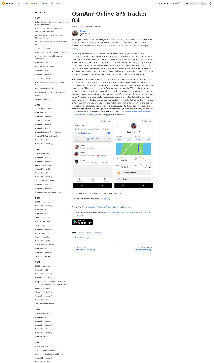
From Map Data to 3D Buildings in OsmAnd (51, 52)
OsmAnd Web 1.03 (42, 63)
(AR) (77, 215)
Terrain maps (40, 225)
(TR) (81, 215)
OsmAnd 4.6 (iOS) (41, 210)
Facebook (92, 207)
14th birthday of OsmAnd (44, 181)
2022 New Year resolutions (45, 313)
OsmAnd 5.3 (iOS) (41, 70)
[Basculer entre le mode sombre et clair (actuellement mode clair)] (210, 3)
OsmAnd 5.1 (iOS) (41, 128)
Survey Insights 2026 (43, 78)
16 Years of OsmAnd (42, 48)
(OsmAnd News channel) (111, 212)
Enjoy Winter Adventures (44, 89)
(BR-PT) (150, 212)
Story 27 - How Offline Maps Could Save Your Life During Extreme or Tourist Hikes (51, 283)
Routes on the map (42, 288)
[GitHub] (81, 35)
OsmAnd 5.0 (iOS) (41, 140)
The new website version (44, 304)
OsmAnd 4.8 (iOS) (41, 173)
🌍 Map (45, 3)
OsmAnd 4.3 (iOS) (41, 270)
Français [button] (162, 3)
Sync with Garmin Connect (45, 66)
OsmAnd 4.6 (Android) (43, 206)
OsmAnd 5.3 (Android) (43, 74)
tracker (89, 233)
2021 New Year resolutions (45, 346)
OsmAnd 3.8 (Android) (43, 358)
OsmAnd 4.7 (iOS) (41, 185)
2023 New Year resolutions (45, 266)
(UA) (140, 212)
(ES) (144, 212)
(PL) (73, 215)
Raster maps (40, 233)
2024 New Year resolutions (45, 202)
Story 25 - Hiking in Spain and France (49, 354)
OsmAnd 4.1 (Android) (43, 321)
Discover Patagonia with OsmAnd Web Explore (49, 83)
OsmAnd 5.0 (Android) (43, 144)
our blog (77, 53)
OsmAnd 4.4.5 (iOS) (42, 241)
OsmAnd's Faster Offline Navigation (48, 132)
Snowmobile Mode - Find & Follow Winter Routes (51, 94)
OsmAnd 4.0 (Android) (43, 325)
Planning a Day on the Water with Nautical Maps (51, 43)
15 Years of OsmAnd (42, 120)
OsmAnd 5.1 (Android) (43, 124)
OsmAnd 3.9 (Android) (43, 333)
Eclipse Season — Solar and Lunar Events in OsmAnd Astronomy (51, 23)
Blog (26, 3)
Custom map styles (42, 237)
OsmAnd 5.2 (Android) (43, 116)
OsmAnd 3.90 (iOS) (42, 337)
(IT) (128, 212)
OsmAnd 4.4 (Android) (43, 253)
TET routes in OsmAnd (43, 217)
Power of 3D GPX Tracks (44, 165)
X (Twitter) (108, 207)
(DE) (136, 212)
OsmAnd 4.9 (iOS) (41, 157)
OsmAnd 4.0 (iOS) (41, 329)
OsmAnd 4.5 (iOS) (41, 214)
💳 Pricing (34, 3)
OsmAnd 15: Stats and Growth (46, 136)
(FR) (131, 212)
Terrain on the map (42, 256)
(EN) (124, 212)
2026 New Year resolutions (45, 109)
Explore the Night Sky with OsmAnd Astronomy (48, 57)
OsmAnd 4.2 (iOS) (41, 300)
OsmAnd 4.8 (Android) (43, 177)
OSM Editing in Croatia (43, 278)
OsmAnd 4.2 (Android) (43, 296)
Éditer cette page (82, 237)
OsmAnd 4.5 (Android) (43, 229)
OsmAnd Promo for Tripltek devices (48, 192)
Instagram (127, 207)
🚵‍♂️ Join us (55, 3)
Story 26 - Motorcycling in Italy (46, 350)
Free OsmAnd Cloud (42, 221)
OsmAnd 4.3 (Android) (43, 274)
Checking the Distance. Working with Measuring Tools (49, 36)
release (81, 233)
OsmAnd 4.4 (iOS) (41, 249)
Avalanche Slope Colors (44, 99)
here (119, 193)
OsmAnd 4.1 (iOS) (41, 317)
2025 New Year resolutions (45, 153)
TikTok (100, 207)
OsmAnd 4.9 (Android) (43, 161)
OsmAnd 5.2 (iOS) (41, 113)
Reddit (116, 207)
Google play (105, 198)
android (98, 233)
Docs (19, 3)
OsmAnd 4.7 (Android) (43, 188)
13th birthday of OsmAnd (44, 245)
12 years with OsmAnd (43, 292)
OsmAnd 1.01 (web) (42, 169)
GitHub (174, 3)
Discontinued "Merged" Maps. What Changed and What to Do (48, 30)
